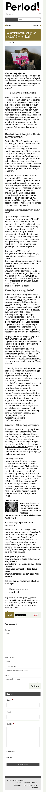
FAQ (25, 785)
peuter (28, 603)
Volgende (36, 25)
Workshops (34, 788)
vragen (30, 605)
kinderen (8, 600)
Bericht (10, 724)
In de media (33, 785)
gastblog (26, 598)
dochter (12, 598)
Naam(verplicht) (10, 657)
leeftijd (14, 600)
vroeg (35, 605)
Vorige (9, 25)
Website (7, 675)
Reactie (7, 630)
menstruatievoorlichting (26, 600)
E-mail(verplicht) (10, 666)
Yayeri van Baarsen (12, 608)
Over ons (18, 783)
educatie (19, 598)
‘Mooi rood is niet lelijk (15, 446)
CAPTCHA (11, 751)
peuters (34, 603)
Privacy (34, 783)
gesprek (33, 598)
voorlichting (22, 605)
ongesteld (21, 603)
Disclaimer (17, 785)
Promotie (27, 783)
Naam (10, 700)
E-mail (10, 712)
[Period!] (22, 10)
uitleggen (13, 605)
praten (7, 605)
